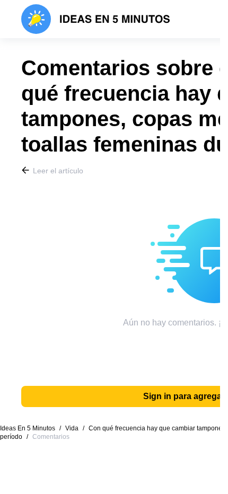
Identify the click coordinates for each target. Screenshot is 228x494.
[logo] (95, 19)
